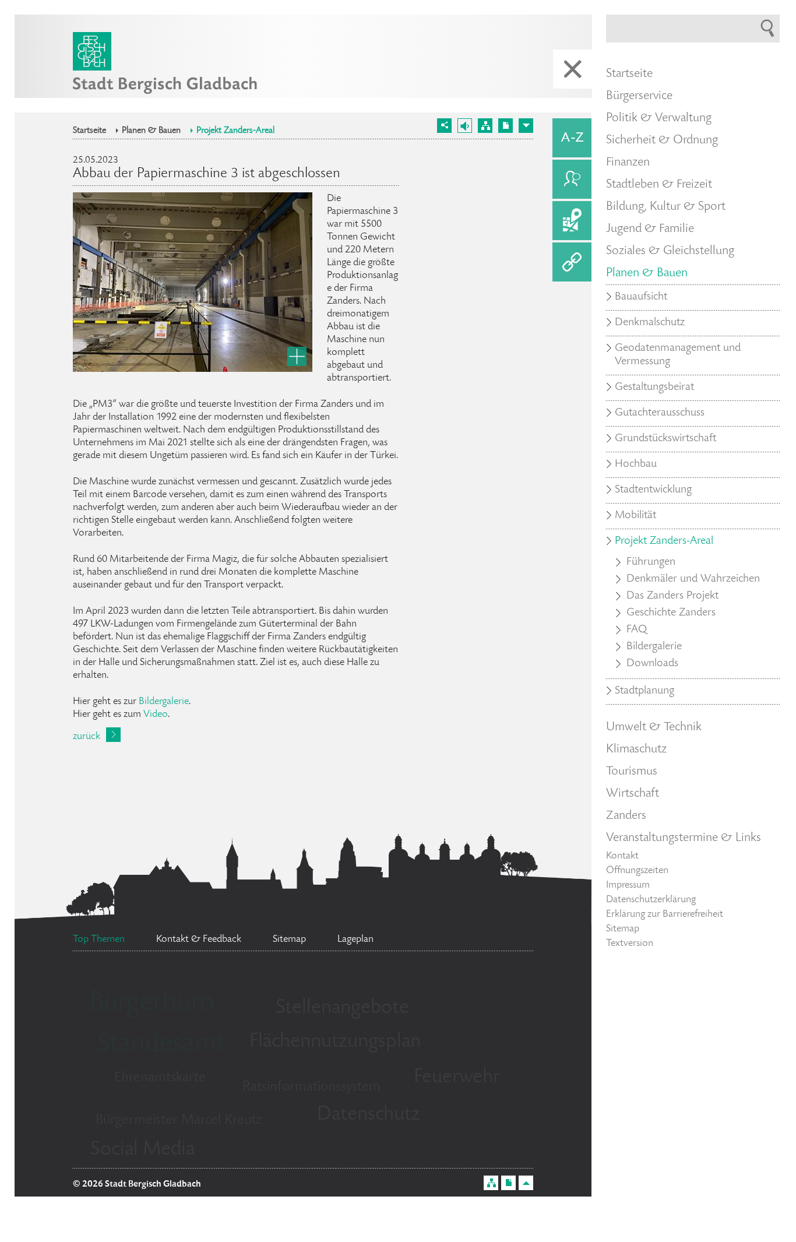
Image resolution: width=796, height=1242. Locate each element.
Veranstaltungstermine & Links (683, 838)
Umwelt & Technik (654, 727)
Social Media (142, 1149)
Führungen (650, 562)
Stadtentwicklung (653, 490)
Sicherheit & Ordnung (662, 140)
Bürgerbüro (151, 1004)
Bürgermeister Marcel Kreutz (179, 1120)
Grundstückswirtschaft (665, 439)
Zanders (626, 816)
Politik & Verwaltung (659, 118)
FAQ (636, 630)
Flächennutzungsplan (335, 1042)
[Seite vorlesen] (464, 125)
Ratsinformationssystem (311, 1087)
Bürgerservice (639, 96)
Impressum (628, 885)
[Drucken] (505, 125)
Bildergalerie (164, 701)
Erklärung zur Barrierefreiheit (664, 914)
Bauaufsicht (641, 297)
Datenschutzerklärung (651, 900)
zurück (86, 736)
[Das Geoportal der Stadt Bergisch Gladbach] (571, 220)
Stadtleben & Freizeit (659, 184)
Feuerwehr (457, 1077)
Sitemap (622, 929)
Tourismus (631, 771)
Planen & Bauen (151, 131)
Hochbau (636, 464)
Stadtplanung (644, 691)
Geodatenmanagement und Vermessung (678, 355)
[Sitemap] (485, 125)
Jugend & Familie (650, 229)
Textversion (629, 943)
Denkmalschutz (650, 323)
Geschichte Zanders (671, 613)
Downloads (652, 664)
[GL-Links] (571, 262)
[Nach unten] (526, 125)
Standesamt (161, 1045)
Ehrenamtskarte (160, 1078)
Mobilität (635, 516)
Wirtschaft (632, 793)
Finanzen (628, 162)
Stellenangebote (342, 1008)
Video (155, 714)
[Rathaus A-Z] (571, 137)
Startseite (89, 131)
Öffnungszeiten (637, 870)
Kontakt (622, 856)
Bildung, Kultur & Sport (665, 206)
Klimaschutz (636, 749)
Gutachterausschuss (660, 413)
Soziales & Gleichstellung (670, 251)
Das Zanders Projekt (672, 596)
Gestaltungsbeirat (654, 387)
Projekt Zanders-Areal (235, 131)
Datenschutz (368, 1114)
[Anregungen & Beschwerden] (571, 179)
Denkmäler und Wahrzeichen (693, 579)
